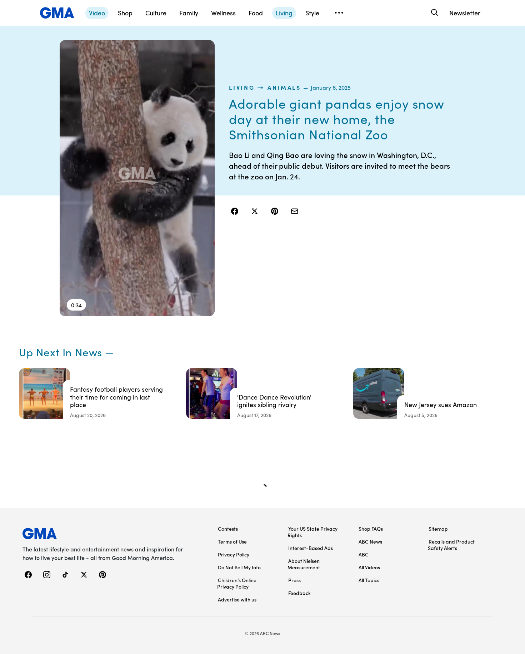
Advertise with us (237, 599)
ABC (364, 554)
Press (294, 580)
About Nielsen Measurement (304, 564)
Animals (284, 87)
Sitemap (438, 528)
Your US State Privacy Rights (313, 532)
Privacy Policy (233, 554)
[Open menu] (339, 12)
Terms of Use (232, 541)
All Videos (369, 567)
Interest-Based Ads (310, 547)
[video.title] (137, 178)
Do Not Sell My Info (239, 567)
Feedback (299, 592)
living (242, 87)
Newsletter (464, 12)
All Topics (369, 580)
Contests (228, 528)
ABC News (370, 541)
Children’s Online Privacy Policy (236, 583)
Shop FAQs (371, 528)
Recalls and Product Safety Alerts (451, 544)
